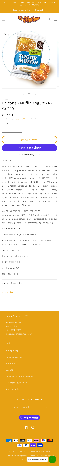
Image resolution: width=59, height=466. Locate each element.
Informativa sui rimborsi (17, 382)
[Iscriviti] (46, 407)
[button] (3, 19)
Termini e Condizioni (15, 357)
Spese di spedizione (20, 119)
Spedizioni (10, 363)
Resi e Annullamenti (15, 389)
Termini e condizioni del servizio (20, 376)
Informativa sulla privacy (17, 456)
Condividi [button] (9, 292)
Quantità (5, 123)
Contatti (9, 370)
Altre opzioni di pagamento (29, 154)
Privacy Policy (12, 350)
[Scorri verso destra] (36, 94)
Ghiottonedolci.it (21, 451)
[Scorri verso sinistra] (23, 94)
